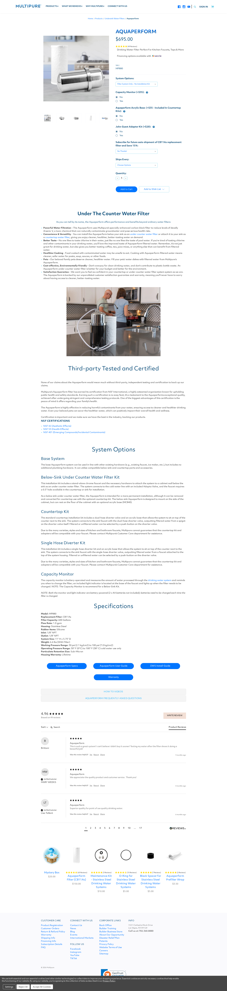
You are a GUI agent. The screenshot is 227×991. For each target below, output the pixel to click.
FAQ (43, 947)
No (121, 97)
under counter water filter (144, 234)
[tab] (177, 728)
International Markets (81, 938)
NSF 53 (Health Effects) (56, 429)
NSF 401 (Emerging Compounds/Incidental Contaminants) (74, 432)
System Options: (125, 78)
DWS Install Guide (160, 666)
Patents (103, 941)
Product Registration (52, 925)
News (73, 929)
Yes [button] (91, 755)
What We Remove (72, 6)
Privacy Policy (106, 944)
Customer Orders (50, 929)
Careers (103, 951)
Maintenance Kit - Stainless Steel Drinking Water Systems (101, 882)
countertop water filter (57, 237)
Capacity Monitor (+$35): (130, 92)
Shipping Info (48, 938)
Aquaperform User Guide (113, 666)
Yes (121, 101)
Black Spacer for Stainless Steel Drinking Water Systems (150, 882)
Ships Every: (122, 159)
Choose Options (76, 855)
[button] (151, 46)
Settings (9, 986)
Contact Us (76, 925)
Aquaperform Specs (67, 666)
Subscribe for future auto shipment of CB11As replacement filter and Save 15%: (149, 144)
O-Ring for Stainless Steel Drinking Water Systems (126, 882)
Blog (72, 932)
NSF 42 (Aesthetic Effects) (57, 426)
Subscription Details (51, 944)
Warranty (113, 677)
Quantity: (121, 173)
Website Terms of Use (110, 947)
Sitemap (103, 954)
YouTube (74, 955)
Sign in (203, 7)
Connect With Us (117, 6)
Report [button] (96, 755)
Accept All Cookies (42, 986)
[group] (55, 714)
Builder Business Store (110, 932)
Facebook (75, 949)
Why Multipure (95, 6)
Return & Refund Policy (53, 932)
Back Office (105, 925)
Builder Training (107, 929)
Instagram (75, 952)
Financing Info (48, 941)
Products (52, 6)
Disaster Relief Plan (109, 938)
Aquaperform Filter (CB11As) (76, 878)
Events (73, 935)
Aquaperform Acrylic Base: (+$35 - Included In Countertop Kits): (148, 110)
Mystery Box (52, 873)
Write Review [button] (174, 716)
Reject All (23, 986)
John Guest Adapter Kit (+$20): (134, 127)
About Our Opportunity (111, 935)
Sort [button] (43, 727)
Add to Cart (52, 855)
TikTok (73, 959)
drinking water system (159, 580)
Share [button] (102, 755)
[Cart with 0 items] (212, 7)
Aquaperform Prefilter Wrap (175, 878)
